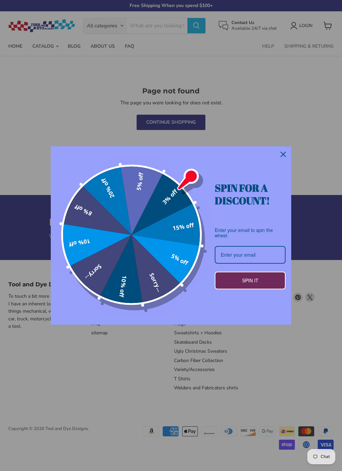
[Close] (283, 154)
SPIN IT (250, 280)
